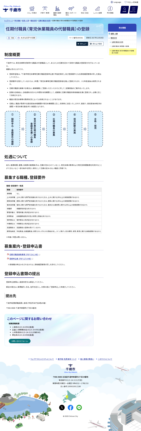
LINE (79, 407)
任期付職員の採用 (44, 20)
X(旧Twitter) (62, 407)
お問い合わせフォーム (19, 341)
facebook (70, 407)
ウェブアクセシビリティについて (42, 359)
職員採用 (34, 20)
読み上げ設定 (97, 44)
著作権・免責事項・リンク (67, 359)
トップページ (8, 20)
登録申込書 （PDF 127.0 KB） (20, 258)
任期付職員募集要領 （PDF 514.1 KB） (23, 254)
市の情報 (17, 20)
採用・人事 (25, 20)
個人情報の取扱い (87, 359)
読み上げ (83, 44)
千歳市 (12, 8)
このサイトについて (105, 359)
